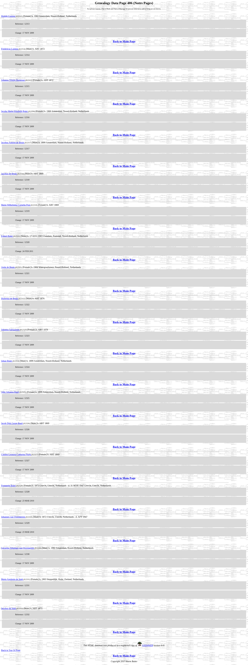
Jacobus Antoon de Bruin (13, 142)
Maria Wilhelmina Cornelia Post (16, 205)
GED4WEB (147, 645)
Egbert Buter (7, 236)
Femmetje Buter (8, 485)
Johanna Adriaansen (10, 329)
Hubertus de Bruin (10, 298)
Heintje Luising (8, 16)
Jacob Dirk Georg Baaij (12, 423)
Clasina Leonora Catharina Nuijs (16, 454)
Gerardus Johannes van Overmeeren (18, 548)
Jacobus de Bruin (9, 173)
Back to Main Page (124, 41)
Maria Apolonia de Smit (12, 579)
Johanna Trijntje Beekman (13, 80)
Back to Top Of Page (10, 650)
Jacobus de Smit (8, 608)
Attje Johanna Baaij (10, 392)
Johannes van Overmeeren (13, 517)
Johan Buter (7, 361)
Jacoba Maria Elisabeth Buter (14, 111)
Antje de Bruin (8, 267)
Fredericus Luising (10, 49)
